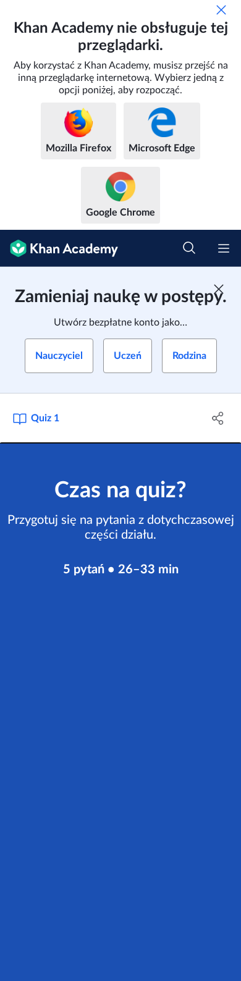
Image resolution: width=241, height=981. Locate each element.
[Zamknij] (221, 10)
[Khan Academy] (59, 248)
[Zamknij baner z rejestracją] (218, 289)
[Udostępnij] (218, 418)
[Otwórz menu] (223, 248)
